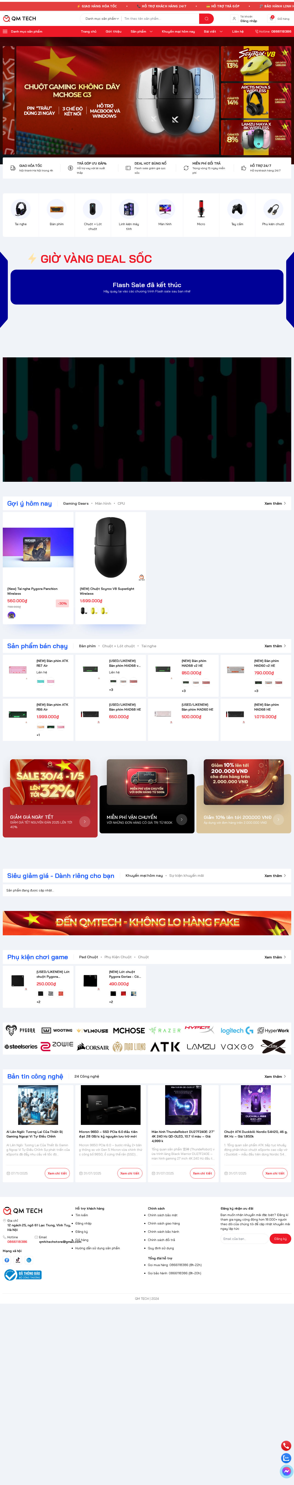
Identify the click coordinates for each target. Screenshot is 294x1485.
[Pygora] (21, 1031)
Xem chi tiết (57, 1173)
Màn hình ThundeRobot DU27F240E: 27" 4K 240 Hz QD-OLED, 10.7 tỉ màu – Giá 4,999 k (183, 1136)
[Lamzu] (201, 1047)
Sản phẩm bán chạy (37, 646)
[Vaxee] (237, 1047)
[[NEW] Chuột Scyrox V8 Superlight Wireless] (110, 547)
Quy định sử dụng (161, 1248)
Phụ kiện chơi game (37, 957)
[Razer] (165, 1031)
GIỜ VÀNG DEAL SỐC (96, 259)
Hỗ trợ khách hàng (89, 1208)
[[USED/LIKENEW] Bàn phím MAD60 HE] (163, 713)
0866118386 (17, 1242)
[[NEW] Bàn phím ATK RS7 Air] (18, 670)
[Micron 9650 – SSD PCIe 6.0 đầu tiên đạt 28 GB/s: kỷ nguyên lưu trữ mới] (110, 1105)
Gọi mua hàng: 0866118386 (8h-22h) (175, 1265)
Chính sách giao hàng (164, 1223)
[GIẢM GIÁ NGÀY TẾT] (50, 782)
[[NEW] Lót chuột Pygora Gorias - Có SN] (90, 981)
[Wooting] (57, 1031)
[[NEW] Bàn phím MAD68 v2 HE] (163, 670)
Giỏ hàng (81, 1240)
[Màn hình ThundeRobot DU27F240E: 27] (183, 1105)
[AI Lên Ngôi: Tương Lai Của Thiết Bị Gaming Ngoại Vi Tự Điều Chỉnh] (38, 1105)
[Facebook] (7, 1260)
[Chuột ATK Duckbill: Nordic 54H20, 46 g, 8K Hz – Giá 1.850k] (255, 1105)
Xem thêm (273, 503)
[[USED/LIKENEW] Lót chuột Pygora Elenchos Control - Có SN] (18, 981)
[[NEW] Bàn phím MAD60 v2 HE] (235, 670)
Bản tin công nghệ (35, 1076)
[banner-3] (111, 100)
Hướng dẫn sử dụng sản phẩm (97, 1248)
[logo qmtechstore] (38, 1211)
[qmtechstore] (19, 18)
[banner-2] (256, 100)
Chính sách (156, 1208)
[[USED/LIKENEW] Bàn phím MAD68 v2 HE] (90, 670)
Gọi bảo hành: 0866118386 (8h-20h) (174, 1273)
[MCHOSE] (129, 1031)
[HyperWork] (273, 1031)
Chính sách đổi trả (161, 1240)
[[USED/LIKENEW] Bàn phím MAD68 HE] (90, 713)
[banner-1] (256, 63)
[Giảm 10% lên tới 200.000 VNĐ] (244, 782)
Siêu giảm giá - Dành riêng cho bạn (60, 875)
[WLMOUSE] (93, 1031)
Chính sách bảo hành (163, 1232)
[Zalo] (29, 1260)
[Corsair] (93, 1047)
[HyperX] (201, 1031)
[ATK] (165, 1047)
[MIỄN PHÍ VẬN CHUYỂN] (147, 782)
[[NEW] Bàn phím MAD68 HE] (235, 713)
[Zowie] (57, 1047)
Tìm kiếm (81, 1215)
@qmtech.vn (123, 419)
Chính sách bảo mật (163, 1215)
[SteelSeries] (21, 1047)
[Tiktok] (18, 1260)
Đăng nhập (83, 1223)
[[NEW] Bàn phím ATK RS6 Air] (18, 713)
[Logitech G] (237, 1031)
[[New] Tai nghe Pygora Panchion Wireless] (38, 547)
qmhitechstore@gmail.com (60, 1242)
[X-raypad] (273, 1047)
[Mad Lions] (129, 1047)
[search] (206, 19)
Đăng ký (81, 1232)
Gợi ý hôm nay (29, 503)
